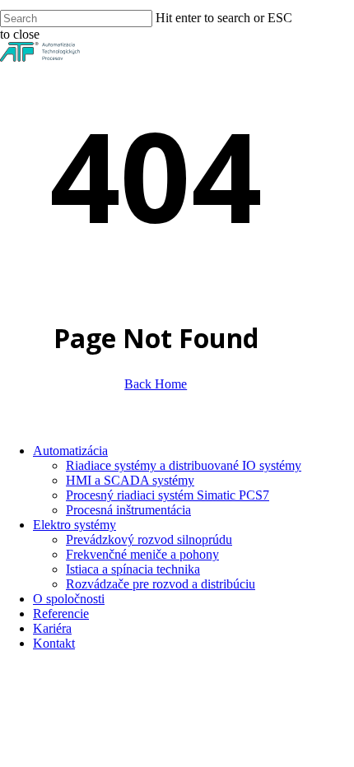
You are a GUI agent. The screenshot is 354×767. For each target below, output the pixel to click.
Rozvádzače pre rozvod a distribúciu (160, 584)
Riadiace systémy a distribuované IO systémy (183, 465)
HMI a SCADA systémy (130, 480)
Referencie (61, 614)
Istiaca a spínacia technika (133, 569)
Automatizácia (70, 451)
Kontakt (54, 643)
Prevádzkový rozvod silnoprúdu (149, 539)
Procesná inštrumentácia (128, 510)
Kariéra (52, 628)
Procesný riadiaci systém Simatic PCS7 (167, 495)
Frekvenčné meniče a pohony (142, 554)
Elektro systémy (74, 525)
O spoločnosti (69, 599)
